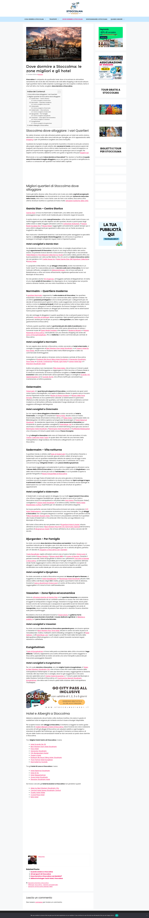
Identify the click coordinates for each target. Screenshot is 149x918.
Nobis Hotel (67, 418)
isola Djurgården (33, 554)
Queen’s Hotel (36, 755)
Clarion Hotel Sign (75, 362)
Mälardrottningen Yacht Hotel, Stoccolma (47, 878)
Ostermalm (35, 106)
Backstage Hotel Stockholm (70, 579)
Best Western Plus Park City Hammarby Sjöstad (62, 527)
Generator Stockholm (78, 359)
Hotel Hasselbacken (49, 579)
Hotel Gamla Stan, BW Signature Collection (72, 259)
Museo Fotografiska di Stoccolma (54, 474)
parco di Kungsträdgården (36, 335)
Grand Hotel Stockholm (39, 777)
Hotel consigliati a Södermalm (42, 112)
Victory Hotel (31, 261)
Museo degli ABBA (56, 556)
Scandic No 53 (47, 377)
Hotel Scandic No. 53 (38, 744)
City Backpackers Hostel (39, 753)
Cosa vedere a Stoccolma (34, 19)
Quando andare (116, 19)
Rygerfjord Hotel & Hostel (70, 525)
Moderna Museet (75, 330)
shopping (29, 140)
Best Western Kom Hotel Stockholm (59, 348)
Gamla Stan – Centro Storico (40, 98)
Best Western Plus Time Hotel (48, 631)
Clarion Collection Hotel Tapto (37, 438)
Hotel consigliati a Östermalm (42, 108)
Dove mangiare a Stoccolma (96, 19)
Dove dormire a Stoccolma (73, 19)
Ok (117, 915)
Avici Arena (69, 500)
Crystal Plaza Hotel (37, 795)
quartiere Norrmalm (34, 295)
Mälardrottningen (58, 270)
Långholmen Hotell (42, 529)
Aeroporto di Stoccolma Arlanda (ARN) (40, 886)
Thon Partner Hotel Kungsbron (42, 760)
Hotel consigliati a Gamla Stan (41, 100)
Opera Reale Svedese (49, 330)
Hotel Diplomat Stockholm (40, 771)
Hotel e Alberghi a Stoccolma (38, 125)
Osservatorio (63, 615)
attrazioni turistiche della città (77, 201)
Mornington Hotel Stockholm (36, 429)
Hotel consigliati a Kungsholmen (43, 123)
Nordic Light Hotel (60, 362)
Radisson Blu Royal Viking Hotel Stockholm (52, 359)
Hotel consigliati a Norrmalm (42, 104)
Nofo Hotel (34, 797)
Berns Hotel (61, 416)
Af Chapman (49, 279)
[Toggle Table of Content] (58, 91)
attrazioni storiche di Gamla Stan (45, 597)
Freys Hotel (30, 362)
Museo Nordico (42, 556)
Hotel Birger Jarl (66, 424)
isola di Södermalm (58, 454)
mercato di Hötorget (41, 317)
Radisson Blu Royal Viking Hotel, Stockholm (46, 758)
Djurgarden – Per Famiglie (40, 114)
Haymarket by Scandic (39, 762)
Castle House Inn (48, 259)
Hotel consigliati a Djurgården (42, 115)
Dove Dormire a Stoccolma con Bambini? (46, 876)
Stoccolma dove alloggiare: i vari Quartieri (42, 94)
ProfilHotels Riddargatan (81, 429)
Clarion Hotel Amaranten (54, 676)
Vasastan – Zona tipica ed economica (43, 117)
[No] (147, 915)
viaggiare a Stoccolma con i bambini (53, 550)
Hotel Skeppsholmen (38, 775)
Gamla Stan (30, 213)
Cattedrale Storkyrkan (71, 224)
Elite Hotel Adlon (59, 368)
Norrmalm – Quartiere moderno (41, 102)
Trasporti (53, 19)
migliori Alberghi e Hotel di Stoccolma (49, 727)
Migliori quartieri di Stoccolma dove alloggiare (44, 96)
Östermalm (30, 391)
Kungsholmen (36, 121)
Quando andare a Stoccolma (42, 872)
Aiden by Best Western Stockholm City (45, 788)
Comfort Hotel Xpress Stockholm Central (46, 790)
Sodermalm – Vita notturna (40, 110)
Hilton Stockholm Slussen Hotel (38, 516)
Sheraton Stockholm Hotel (36, 364)
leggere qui (84, 153)
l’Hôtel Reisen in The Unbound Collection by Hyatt (44, 255)
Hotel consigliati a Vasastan (42, 119)
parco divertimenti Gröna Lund (46, 583)
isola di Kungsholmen (35, 651)
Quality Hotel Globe (38, 793)
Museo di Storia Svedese (60, 396)
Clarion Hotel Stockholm (46, 503)
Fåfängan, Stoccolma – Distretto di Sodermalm (43, 885)
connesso (38, 902)
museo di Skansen (73, 556)
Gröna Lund (81, 554)
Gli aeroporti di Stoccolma (41, 874)
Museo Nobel (47, 226)
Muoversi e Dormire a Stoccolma (38, 883)
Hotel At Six (35, 773)
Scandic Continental (44, 362)
